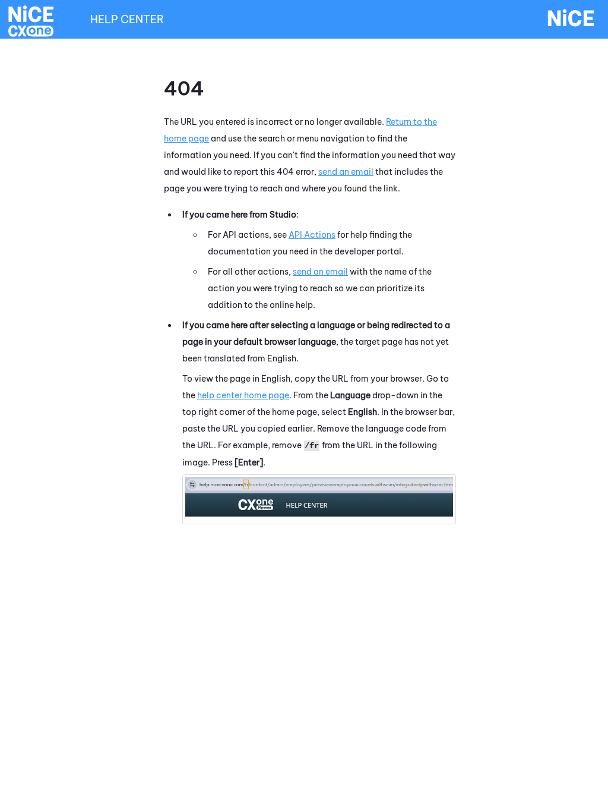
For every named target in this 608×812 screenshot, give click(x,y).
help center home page (243, 395)
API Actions (312, 234)
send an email (345, 171)
